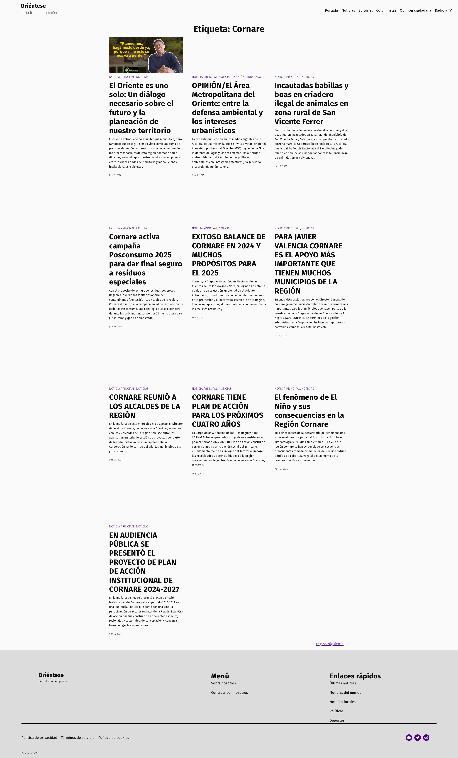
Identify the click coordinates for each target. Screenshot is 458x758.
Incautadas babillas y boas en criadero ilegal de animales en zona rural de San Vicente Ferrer (312, 103)
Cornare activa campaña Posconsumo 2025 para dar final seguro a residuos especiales (145, 259)
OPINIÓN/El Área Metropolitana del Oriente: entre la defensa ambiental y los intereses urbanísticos (227, 108)
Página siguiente (332, 644)
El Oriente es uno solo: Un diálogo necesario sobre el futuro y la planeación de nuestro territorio (141, 108)
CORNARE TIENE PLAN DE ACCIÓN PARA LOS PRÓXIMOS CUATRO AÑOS (228, 411)
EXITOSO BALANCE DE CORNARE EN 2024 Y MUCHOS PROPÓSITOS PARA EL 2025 (229, 254)
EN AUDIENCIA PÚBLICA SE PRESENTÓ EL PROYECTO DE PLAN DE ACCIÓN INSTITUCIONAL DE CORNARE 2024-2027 (144, 562)
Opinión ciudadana (247, 77)
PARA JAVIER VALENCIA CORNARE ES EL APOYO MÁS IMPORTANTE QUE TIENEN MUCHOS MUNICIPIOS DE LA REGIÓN (308, 263)
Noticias (142, 77)
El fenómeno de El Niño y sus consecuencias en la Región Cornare (309, 411)
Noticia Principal (122, 77)
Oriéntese (33, 6)
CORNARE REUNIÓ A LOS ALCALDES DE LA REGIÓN (144, 406)
